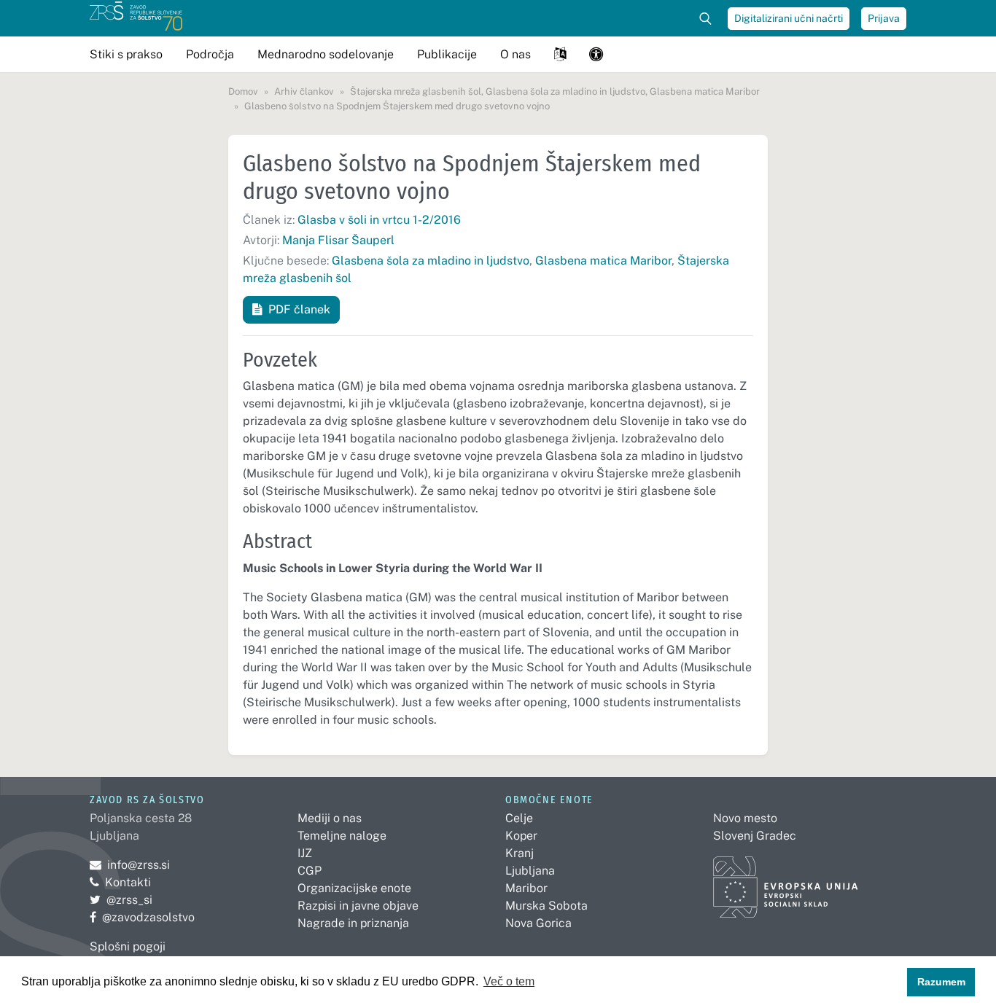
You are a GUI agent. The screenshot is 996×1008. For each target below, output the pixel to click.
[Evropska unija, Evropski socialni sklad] (785, 880)
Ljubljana (530, 871)
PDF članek (299, 309)
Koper (521, 836)
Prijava (884, 18)
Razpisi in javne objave (358, 906)
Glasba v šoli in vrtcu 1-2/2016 (379, 220)
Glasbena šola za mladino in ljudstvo (430, 260)
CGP (309, 871)
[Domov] (136, 18)
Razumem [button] (941, 982)
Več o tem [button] (508, 981)
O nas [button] (515, 54)
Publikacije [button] (447, 54)
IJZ (304, 853)
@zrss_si (121, 900)
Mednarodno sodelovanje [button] (325, 54)
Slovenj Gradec (754, 836)
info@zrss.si (130, 865)
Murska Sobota (546, 906)
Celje (519, 818)
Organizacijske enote (354, 888)
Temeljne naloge (341, 836)
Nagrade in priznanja (353, 923)
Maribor (526, 888)
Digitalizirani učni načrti (788, 18)
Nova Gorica (538, 923)
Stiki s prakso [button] (126, 54)
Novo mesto (745, 818)
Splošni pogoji (128, 946)
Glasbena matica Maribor (603, 260)
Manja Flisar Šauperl (338, 240)
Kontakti (128, 882)
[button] (560, 54)
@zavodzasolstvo (142, 917)
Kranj (519, 853)
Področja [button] (210, 54)
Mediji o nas (329, 818)
